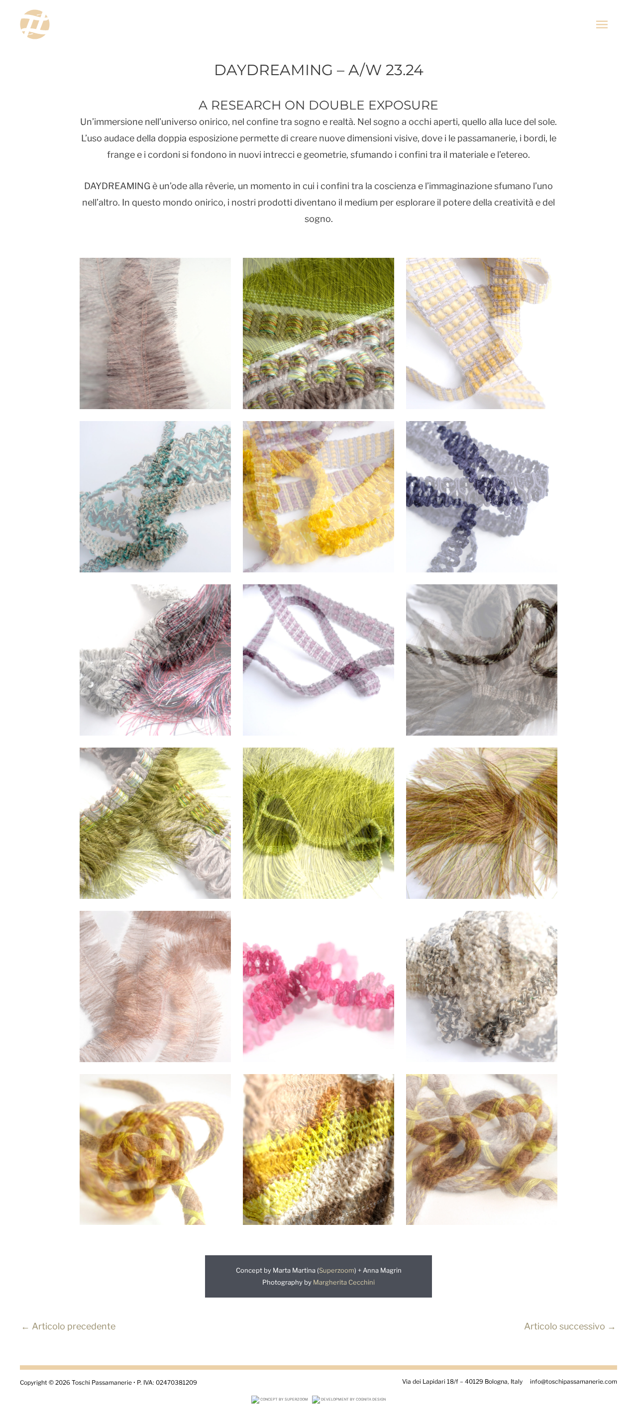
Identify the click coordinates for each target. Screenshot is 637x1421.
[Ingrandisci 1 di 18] (218, 271)
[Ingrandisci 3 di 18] (544, 271)
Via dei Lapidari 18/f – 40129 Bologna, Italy (462, 1381)
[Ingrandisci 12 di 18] (544, 760)
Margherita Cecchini (344, 1282)
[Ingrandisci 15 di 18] (544, 924)
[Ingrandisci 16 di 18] (218, 1087)
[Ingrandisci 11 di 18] (381, 760)
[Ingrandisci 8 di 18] (381, 597)
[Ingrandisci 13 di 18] (218, 924)
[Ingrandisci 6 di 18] (544, 434)
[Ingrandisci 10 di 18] (218, 760)
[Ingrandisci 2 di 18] (381, 271)
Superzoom (336, 1270)
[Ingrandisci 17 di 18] (381, 1087)
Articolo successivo (570, 1326)
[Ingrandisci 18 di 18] (544, 1087)
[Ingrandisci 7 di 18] (218, 597)
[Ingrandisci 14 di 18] (381, 924)
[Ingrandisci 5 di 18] (381, 434)
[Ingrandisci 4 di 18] (218, 434)
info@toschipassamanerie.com (573, 1381)
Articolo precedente (68, 1326)
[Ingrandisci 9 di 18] (544, 597)
